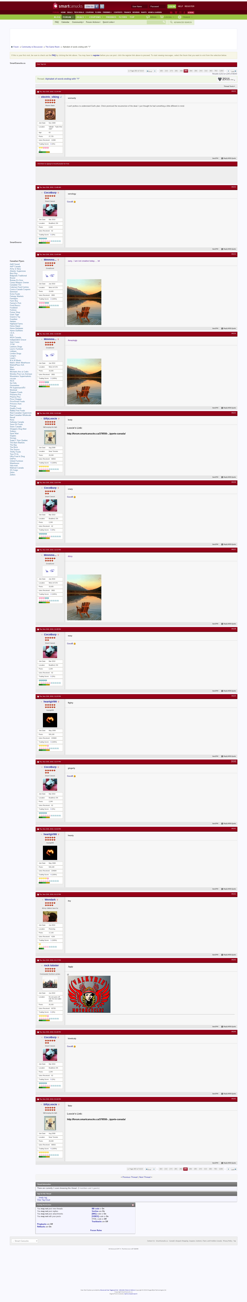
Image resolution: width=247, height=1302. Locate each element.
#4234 (234, 333)
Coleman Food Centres (19, 287)
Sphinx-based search (130, 1294)
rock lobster (51, 965)
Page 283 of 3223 (137, 71)
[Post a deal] (190, 12)
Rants (144, 12)
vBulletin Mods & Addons (127, 1290)
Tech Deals (79, 12)
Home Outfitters (16, 331)
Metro (12, 369)
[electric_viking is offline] (50, 114)
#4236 (234, 482)
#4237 (234, 549)
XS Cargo (14, 470)
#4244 (234, 1032)
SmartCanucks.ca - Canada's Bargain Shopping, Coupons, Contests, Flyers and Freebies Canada (189, 1241)
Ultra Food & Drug (17, 456)
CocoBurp (50, 192)
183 (161, 71)
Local (169, 17)
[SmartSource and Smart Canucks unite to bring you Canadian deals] (21, 249)
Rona (12, 420)
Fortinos (13, 310)
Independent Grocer (18, 340)
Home (63, 12)
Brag (153, 17)
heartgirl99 (50, 701)
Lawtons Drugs (16, 347)
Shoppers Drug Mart (18, 429)
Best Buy (14, 273)
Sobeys (13, 431)
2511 (227, 79)
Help (180, 6)
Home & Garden (155, 12)
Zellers (12, 475)
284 (190, 71)
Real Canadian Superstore (20, 413)
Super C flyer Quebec (19, 440)
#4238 (234, 629)
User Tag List (41, 64)
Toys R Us (14, 454)
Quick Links (108, 22)
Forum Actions (92, 22)
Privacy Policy (227, 1241)
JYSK (12, 344)
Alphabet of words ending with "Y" (62, 79)
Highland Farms (16, 324)
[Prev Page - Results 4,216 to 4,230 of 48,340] (155, 71)
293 (200, 71)
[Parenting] (184, 12)
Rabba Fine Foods (17, 411)
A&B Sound (15, 264)
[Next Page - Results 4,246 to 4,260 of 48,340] (228, 71)
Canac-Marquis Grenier (19, 282)
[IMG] (94, 1214)
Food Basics (15, 305)
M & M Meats (15, 360)
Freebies (107, 12)
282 (181, 71)
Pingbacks (41, 1224)
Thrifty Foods (15, 452)
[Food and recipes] (180, 12)
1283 (221, 71)
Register (189, 6)
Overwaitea (14, 385)
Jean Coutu (14, 342)
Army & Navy (15, 269)
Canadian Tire (15, 285)
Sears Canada (16, 427)
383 (210, 71)
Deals (69, 12)
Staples (13, 436)
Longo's (13, 356)
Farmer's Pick (15, 303)
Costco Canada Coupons (20, 289)
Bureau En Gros (16, 280)
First (150, 71)
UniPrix (13, 459)
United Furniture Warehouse (16, 462)
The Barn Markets (17, 443)
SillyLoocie (50, 418)
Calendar (65, 22)
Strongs (13, 438)
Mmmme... (50, 259)
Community (77, 22)
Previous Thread (130, 1177)
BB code (95, 1209)
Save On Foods (16, 424)
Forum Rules (96, 1230)
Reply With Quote (230, 158)
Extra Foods (15, 294)
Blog (57, 17)
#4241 (234, 829)
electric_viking (50, 96)
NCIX (12, 381)
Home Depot (15, 326)
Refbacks (41, 1227)
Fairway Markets (17, 296)
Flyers (98, 12)
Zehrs (12, 472)
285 (195, 71)
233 (166, 71)
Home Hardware (16, 328)
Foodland (13, 308)
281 (176, 71)
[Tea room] (171, 12)
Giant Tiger (14, 315)
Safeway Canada (17, 422)
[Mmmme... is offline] (50, 276)
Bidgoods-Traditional (18, 276)
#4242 (234, 894)
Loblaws (13, 351)
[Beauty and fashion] (176, 12)
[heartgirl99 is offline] (50, 720)
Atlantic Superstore (18, 271)
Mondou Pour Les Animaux (21, 374)
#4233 (234, 254)
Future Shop (15, 312)
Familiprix (14, 298)
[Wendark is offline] (50, 916)
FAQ (57, 22)
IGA (11, 335)
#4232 (234, 187)
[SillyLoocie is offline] (50, 437)
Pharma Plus (15, 397)
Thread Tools (229, 86)
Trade (188, 17)
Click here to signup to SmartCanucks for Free (53, 164)
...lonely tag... (43, 1198)
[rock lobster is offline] (50, 983)
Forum (68, 17)
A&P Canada (15, 266)
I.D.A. (12, 333)
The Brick (14, 447)
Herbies (13, 321)
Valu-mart (14, 465)
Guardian (13, 319)
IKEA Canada (15, 337)
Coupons (90, 12)
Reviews (136, 12)
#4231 (234, 91)
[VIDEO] (95, 1216)
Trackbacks (97, 1221)
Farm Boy (14, 301)
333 (205, 71)
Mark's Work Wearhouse (20, 363)
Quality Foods (15, 408)
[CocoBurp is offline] (50, 210)
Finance (127, 12)
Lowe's (12, 358)
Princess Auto (15, 404)
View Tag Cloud (43, 1200)
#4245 (234, 1099)
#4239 (234, 696)
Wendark (50, 899)
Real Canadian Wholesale (20, 415)
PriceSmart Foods (17, 401)
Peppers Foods (16, 392)
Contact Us (151, 1241)
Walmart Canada (17, 468)
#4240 (234, 761)
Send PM (215, 158)
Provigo (13, 406)
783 (215, 71)
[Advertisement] (90, 175)
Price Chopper (16, 399)
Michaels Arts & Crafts (19, 372)
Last (232, 71)
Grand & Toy (15, 317)
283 (185, 71)
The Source (14, 449)
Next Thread (145, 1177)
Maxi (12, 367)
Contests (118, 12)
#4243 (234, 960)
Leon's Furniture (16, 349)
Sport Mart (14, 433)
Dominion (14, 292)
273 (171, 71)
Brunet (12, 278)
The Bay (13, 445)
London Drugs (15, 353)
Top (132, 17)
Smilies (95, 1211)
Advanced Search (183, 22)
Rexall (12, 417)
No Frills (13, 383)
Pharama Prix (15, 395)
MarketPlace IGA (17, 365)
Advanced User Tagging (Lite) (109, 1290)
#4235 (234, 413)
